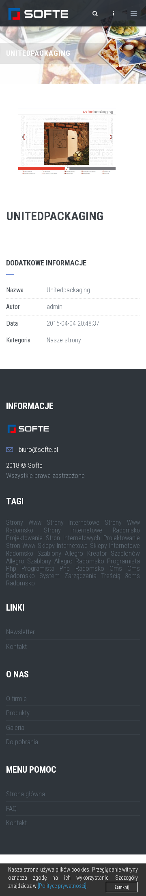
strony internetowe (73, 522)
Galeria (15, 727)
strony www (23, 522)
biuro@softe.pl (38, 449)
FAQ (11, 808)
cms (116, 568)
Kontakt (16, 646)
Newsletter (20, 632)
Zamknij (121, 887)
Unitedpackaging (54, 216)
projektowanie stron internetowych (53, 538)
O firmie (16, 698)
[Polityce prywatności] (62, 886)
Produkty (18, 713)
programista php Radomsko (62, 568)
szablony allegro (60, 553)
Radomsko (20, 583)
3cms (132, 576)
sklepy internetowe (63, 546)
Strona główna (25, 794)
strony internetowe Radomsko (92, 530)
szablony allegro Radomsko (65, 561)
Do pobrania (22, 742)
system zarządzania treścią (79, 576)
